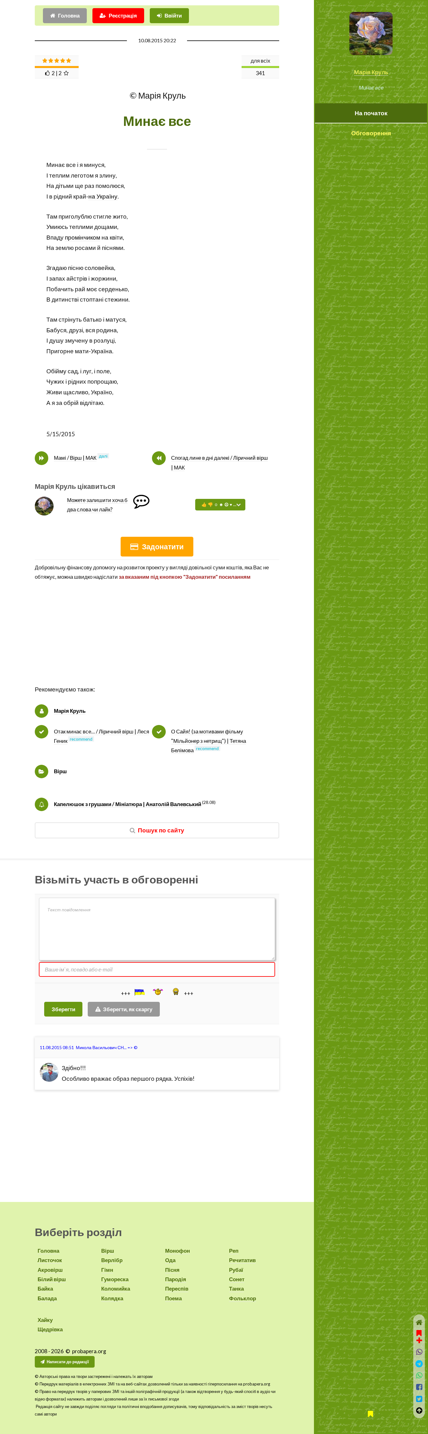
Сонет (236, 1279)
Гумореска (114, 1279)
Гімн (107, 1269)
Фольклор (242, 1298)
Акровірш (50, 1269)
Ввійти (173, 15)
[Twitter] (419, 1399)
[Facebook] (419, 1387)
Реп (233, 1250)
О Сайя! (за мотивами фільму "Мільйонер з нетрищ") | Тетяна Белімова (208, 741)
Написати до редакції (68, 1361)
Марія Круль (371, 72)
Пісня (172, 1269)
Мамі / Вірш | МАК (75, 457)
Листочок (50, 1260)
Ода (170, 1260)
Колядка (112, 1298)
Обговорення (371, 133)
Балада (47, 1298)
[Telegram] (419, 1363)
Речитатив (242, 1260)
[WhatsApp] (419, 1375)
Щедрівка (50, 1329)
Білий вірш (52, 1279)
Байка (45, 1288)
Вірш (60, 771)
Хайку (45, 1320)
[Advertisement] (157, 640)
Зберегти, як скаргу (127, 1009)
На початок (371, 113)
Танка (236, 1288)
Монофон (177, 1250)
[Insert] (139, 992)
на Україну (102, 196)
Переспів (176, 1288)
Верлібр (112, 1260)
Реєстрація (123, 15)
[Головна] (419, 1322)
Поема (173, 1298)
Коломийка (115, 1288)
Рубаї (236, 1269)
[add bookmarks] (419, 1335)
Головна (69, 15)
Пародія (175, 1279)
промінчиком (82, 237)
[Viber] (419, 1352)
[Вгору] (419, 1410)
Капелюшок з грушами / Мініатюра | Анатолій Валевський (127, 804)
